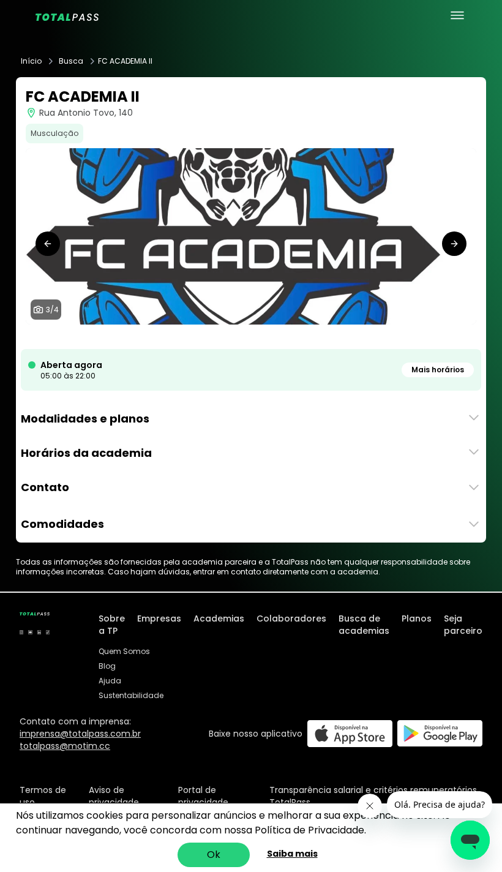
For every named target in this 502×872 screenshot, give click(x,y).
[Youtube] (30, 632)
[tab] (236, 336)
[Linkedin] (39, 632)
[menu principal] (457, 15)
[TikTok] (48, 632)
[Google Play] (439, 733)
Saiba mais (292, 854)
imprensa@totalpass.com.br (80, 733)
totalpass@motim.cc (65, 746)
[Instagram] (21, 632)
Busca (71, 61)
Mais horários (437, 369)
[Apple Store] (349, 733)
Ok (213, 855)
